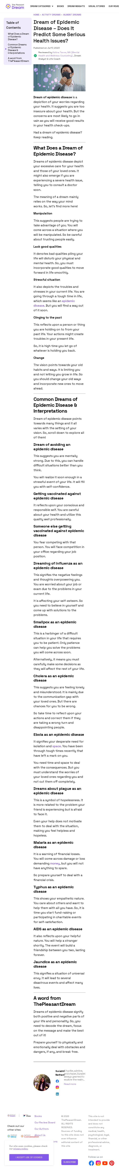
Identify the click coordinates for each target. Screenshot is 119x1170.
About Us (40, 1135)
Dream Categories (40, 6)
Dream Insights (76, 6)
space (56, 746)
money (55, 863)
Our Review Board (45, 1122)
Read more (70, 1084)
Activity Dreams (51, 14)
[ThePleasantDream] (16, 6)
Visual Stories (96, 6)
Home (36, 14)
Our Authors (42, 1128)
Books (60, 6)
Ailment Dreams (72, 14)
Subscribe (69, 1162)
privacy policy (20, 1148)
